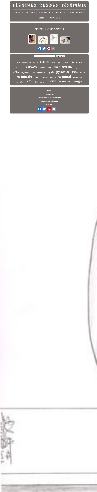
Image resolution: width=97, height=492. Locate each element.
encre (65, 62)
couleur (62, 81)
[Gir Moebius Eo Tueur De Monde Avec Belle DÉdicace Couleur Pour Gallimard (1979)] (43, 40)
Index (49, 90)
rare (33, 72)
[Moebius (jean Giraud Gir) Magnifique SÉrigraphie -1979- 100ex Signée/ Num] (54, 39)
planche (78, 71)
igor (59, 62)
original (64, 76)
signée (51, 72)
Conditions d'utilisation (49, 101)
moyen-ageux (78, 68)
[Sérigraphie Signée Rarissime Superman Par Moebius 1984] (32, 39)
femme (53, 77)
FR (51, 105)
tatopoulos (19, 82)
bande (35, 62)
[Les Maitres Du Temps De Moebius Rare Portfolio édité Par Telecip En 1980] (65, 40)
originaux (25, 73)
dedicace (42, 82)
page (18, 62)
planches (76, 61)
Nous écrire (49, 94)
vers (37, 77)
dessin (67, 66)
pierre (52, 81)
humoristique (19, 68)
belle (28, 81)
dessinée (42, 67)
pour (50, 67)
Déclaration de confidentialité (49, 98)
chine (36, 82)
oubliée (44, 61)
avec (54, 62)
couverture (77, 77)
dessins (31, 67)
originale (24, 76)
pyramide (63, 72)
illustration (41, 73)
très (16, 71)
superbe (45, 77)
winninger (75, 81)
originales (26, 62)
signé (57, 66)
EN (47, 105)
